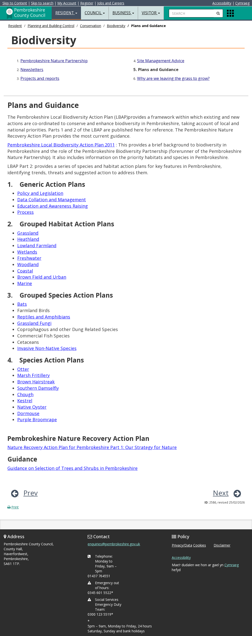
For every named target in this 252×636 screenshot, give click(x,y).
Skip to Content (14, 3)
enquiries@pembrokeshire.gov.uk (114, 544)
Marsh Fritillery (33, 375)
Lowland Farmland (36, 245)
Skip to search (42, 3)
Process (25, 212)
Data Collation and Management (51, 199)
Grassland (27, 233)
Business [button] (122, 12)
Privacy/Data (182, 545)
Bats (22, 304)
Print (15, 507)
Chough (25, 394)
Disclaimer (222, 545)
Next (221, 492)
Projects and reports (39, 78)
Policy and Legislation (40, 193)
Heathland (28, 239)
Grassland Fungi (34, 323)
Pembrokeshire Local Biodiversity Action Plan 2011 (61, 145)
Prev (30, 492)
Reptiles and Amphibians (43, 317)
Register (86, 3)
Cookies (199, 545)
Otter (23, 369)
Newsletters (31, 69)
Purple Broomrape (37, 419)
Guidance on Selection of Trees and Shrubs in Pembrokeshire (72, 468)
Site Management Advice (160, 60)
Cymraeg (242, 3)
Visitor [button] (150, 12)
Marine (24, 283)
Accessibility (221, 3)
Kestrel (24, 401)
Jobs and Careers (110, 3)
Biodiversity (116, 25)
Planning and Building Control (51, 25)
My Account (66, 3)
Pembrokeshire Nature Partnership (54, 60)
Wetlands (27, 252)
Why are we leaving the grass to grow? (173, 78)
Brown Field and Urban (41, 277)
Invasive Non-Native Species (47, 348)
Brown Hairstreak (36, 382)
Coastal (25, 271)
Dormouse (28, 413)
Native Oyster (32, 407)
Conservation (90, 25)
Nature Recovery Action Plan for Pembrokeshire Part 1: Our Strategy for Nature (92, 447)
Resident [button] (65, 12)
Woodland (28, 264)
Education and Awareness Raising (52, 206)
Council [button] (93, 12)
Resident (15, 25)
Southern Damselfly (38, 388)
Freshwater (29, 258)
